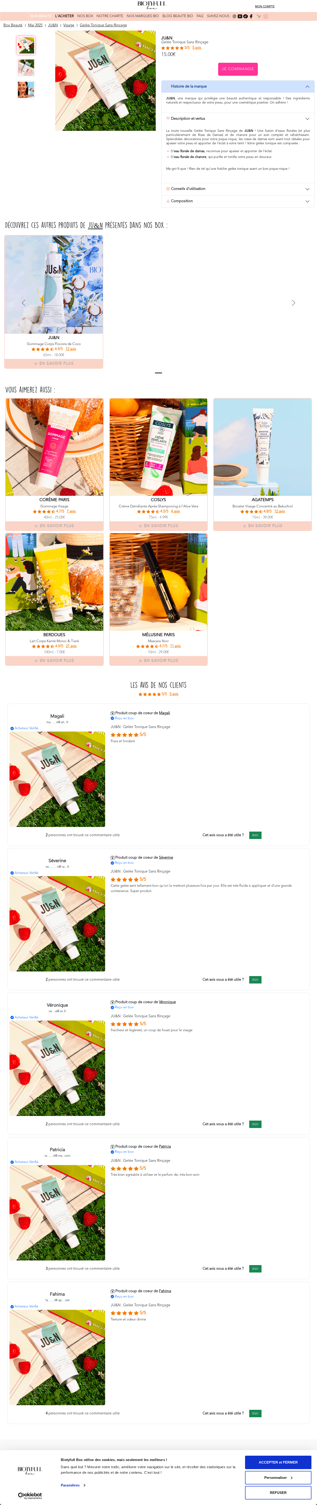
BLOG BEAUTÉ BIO (177, 16)
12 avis (70, 349)
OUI (255, 835)
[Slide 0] (97, 124)
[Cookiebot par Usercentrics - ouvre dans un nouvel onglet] (30, 1495)
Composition (182, 201)
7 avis (71, 511)
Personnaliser (275, 1478)
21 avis (71, 646)
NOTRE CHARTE (110, 16)
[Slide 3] (113, 124)
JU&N (53, 25)
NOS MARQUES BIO (143, 16)
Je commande (238, 69)
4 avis (175, 511)
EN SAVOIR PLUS (56, 363)
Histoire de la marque (189, 86)
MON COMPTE (265, 6)
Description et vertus (188, 119)
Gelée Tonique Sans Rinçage (103, 25)
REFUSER (278, 1493)
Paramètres (70, 1485)
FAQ (200, 16)
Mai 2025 (35, 25)
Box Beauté (13, 25)
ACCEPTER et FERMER (278, 1462)
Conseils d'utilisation (188, 189)
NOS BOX (85, 16)
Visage (68, 25)
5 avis (196, 48)
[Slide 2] (105, 124)
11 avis (175, 646)
